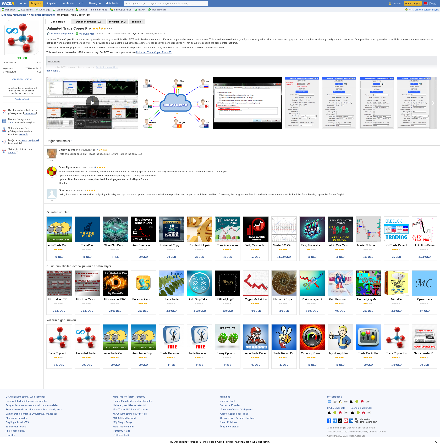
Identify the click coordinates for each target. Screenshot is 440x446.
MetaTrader (112, 3)
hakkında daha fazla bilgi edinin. (252, 441)
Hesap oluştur (412, 3)
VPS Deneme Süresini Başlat (424, 9)
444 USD (424, 310)
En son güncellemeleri (132, 401)
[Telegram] (335, 421)
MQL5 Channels (336, 407)
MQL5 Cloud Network (124, 418)
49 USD (227, 256)
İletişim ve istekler (229, 426)
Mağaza (36, 3)
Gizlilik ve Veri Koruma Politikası (237, 418)
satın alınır (30, 113)
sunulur (12, 152)
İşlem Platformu (129, 396)
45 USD (87, 256)
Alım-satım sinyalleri (17, 418)
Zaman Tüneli (227, 401)
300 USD (143, 310)
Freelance (68, 3)
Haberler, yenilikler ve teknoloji (129, 405)
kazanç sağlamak (29, 140)
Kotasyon (95, 3)
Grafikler (10, 435)
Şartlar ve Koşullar (230, 405)
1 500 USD (312, 310)
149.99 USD (284, 256)
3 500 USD (200, 310)
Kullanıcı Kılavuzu (130, 409)
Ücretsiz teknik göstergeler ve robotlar (26, 401)
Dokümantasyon (65, 9)
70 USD (171, 256)
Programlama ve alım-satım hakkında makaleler (32, 405)
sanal (11, 122)
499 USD (256, 310)
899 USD (284, 310)
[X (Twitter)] (340, 421)
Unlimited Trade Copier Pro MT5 (154, 52)
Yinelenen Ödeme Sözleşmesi (236, 409)
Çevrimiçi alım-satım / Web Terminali (25, 396)
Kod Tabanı (27, 9)
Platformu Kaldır (121, 435)
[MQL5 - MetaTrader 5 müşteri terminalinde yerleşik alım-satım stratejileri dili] (8, 3)
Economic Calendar (361, 407)
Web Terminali (159, 9)
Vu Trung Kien (87, 33)
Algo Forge (44, 9)
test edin (23, 134)
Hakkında (225, 396)
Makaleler (10, 9)
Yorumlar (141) (117, 21)
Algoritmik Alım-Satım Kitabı (93, 9)
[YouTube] (346, 421)
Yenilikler (137, 21)
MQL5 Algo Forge (122, 422)
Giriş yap (396, 3)
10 (72, 141)
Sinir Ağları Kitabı (122, 9)
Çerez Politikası (228, 422)
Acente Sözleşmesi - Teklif (234, 413)
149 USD (59, 364)
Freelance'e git (22, 99)
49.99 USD (424, 256)
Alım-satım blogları (16, 430)
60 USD (340, 256)
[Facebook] (329, 421)
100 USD (368, 256)
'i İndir (123, 426)
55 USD (255, 256)
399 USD (396, 310)
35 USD (396, 256)
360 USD (171, 310)
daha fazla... (53, 70)
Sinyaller (51, 3)
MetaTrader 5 (334, 396)
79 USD (59, 256)
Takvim (141, 9)
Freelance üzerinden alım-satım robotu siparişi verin (34, 409)
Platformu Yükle (121, 430)
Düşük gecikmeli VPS (17, 422)
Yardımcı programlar (62, 33)
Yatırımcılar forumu (16, 426)
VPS (81, 3)
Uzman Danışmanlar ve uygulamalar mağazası (31, 413)
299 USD (87, 364)
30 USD (143, 256)
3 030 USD (59, 310)
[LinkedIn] (351, 421)
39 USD (283, 364)
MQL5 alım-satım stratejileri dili (130, 413)
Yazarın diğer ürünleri (22, 79)
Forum (22, 3)
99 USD (255, 364)
